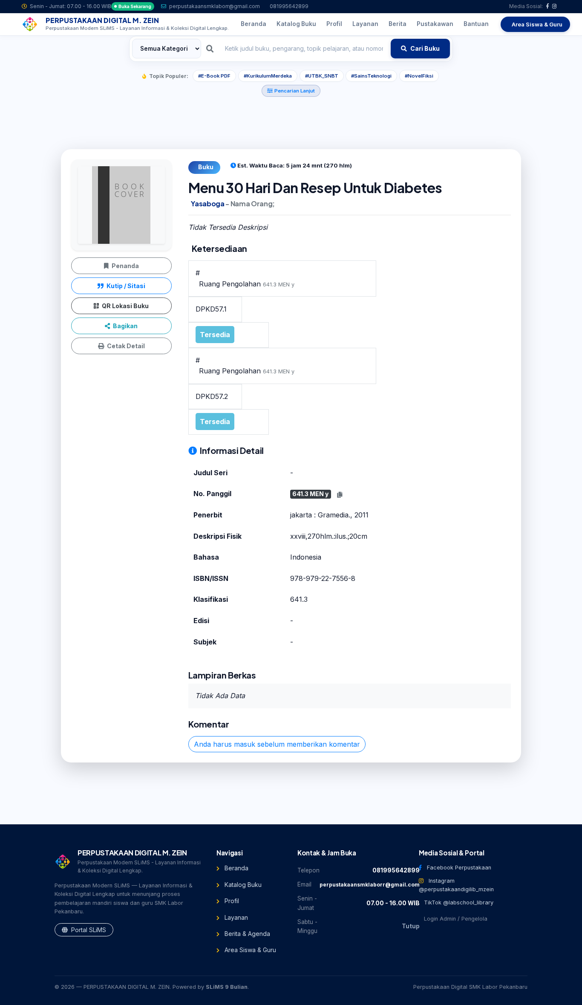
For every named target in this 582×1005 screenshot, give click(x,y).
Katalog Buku (242, 884)
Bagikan (125, 325)
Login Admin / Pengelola (454, 918)
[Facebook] (547, 6)
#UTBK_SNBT (321, 76)
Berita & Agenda (246, 933)
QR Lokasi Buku (125, 305)
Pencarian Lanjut (294, 91)
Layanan (235, 917)
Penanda (124, 265)
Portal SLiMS (87, 929)
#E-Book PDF (214, 76)
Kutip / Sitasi (125, 285)
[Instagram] (554, 6)
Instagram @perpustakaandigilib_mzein (456, 885)
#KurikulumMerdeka (268, 76)
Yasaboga (207, 203)
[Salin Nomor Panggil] (340, 495)
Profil (231, 900)
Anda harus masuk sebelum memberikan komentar (277, 744)
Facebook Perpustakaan (458, 867)
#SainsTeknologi (371, 76)
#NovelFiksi (419, 76)
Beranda (235, 868)
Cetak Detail (125, 345)
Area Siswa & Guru (249, 949)
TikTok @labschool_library (457, 902)
